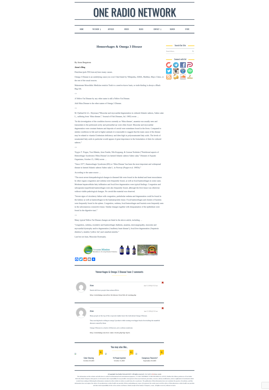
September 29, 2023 (149, 361)
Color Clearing (89, 358)
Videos (126, 29)
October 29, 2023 (88, 361)
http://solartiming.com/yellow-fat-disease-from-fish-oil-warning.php (113, 295)
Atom (92, 285)
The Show (95, 29)
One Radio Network (134, 12)
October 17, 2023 (119, 361)
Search (172, 29)
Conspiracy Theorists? (150, 358)
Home (81, 29)
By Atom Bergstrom (83, 62)
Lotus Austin (156, 374)
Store (187, 29)
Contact (157, 29)
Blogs (141, 29)
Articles (111, 29)
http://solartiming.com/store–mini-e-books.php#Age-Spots (110, 333)
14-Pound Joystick (119, 358)
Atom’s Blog (80, 67)
